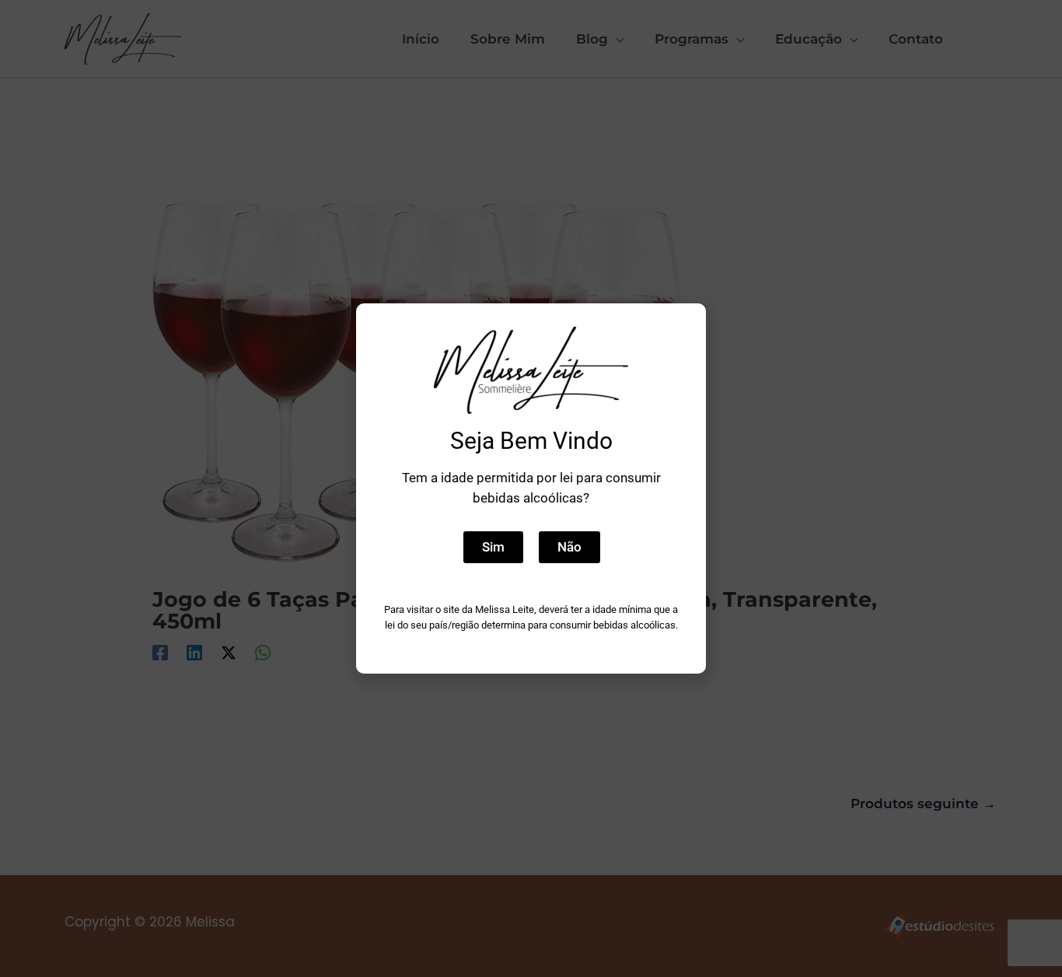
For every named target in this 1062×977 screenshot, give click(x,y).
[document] (531, 488)
